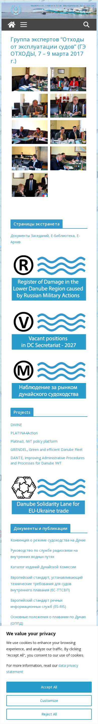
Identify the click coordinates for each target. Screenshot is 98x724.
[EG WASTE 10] (30, 79)
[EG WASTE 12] (68, 158)
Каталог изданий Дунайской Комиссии (43, 567)
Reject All (49, 714)
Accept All (49, 687)
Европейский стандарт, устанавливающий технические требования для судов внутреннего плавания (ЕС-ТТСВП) (47, 583)
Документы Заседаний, (30, 235)
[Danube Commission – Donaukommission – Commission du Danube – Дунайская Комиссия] (49, 6)
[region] (49, 675)
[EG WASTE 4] (30, 158)
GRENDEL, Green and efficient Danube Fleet (47, 449)
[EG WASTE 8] (68, 79)
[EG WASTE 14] (30, 106)
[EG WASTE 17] (30, 185)
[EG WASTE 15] (30, 132)
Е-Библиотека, (64, 235)
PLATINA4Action (24, 433)
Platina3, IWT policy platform (34, 441)
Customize (49, 700)
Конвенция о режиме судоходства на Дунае (48, 540)
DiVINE (16, 424)
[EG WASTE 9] (68, 106)
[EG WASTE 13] (68, 132)
